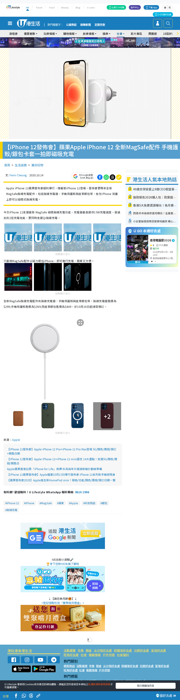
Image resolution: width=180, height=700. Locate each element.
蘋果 (61, 503)
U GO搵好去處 (164, 14)
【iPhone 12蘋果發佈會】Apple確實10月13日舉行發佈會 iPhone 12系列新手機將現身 (61, 474)
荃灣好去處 (158, 650)
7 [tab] (82, 42)
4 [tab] (92, 38)
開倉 (89, 650)
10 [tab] (92, 42)
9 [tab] (89, 42)
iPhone (29, 503)
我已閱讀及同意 (145, 685)
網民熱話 (69, 666)
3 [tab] (89, 38)
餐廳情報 (95, 655)
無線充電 (12, 510)
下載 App (153, 7)
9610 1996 (82, 492)
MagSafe (46, 503)
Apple (16, 440)
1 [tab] (82, 38)
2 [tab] (85, 38)
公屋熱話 (71, 24)
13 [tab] (85, 47)
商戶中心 (135, 7)
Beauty (65, 7)
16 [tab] (96, 47)
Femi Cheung (18, 175)
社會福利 (123, 655)
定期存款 (100, 24)
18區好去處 (170, 33)
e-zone (91, 7)
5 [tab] (96, 38)
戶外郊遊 (109, 655)
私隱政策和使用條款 (99, 684)
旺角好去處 (71, 655)
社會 (84, 655)
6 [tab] (99, 38)
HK (27, 7)
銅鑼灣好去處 (123, 650)
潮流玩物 (37, 165)
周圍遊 (152, 33)
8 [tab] (85, 42)
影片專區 (136, 33)
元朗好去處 (141, 650)
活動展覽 (70, 650)
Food (51, 7)
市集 (81, 650)
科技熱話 (90, 503)
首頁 (7, 165)
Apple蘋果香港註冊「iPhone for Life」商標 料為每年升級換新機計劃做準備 (54, 469)
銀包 (104, 503)
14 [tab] (89, 47)
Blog (78, 7)
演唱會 (13, 33)
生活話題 (21, 165)
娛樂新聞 (85, 24)
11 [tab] (96, 42)
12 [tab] (99, 42)
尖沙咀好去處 (103, 650)
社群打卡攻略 (118, 7)
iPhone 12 (13, 503)
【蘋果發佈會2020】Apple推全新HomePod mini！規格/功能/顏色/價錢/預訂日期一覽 (61, 480)
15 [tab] (92, 47)
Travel (39, 7)
